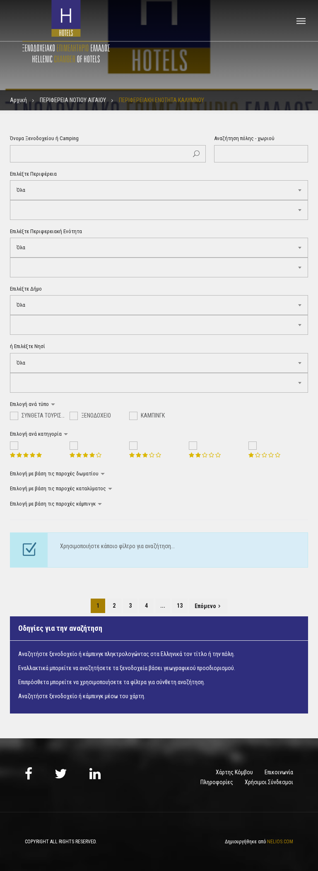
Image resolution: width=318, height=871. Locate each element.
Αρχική (18, 100)
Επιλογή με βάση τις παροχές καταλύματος (58, 488)
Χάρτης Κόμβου (234, 772)
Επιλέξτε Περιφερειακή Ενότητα (46, 231)
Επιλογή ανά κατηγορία (36, 434)
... (162, 605)
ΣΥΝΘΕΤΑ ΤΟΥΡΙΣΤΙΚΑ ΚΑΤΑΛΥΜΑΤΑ (45, 415)
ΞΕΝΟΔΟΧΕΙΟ (95, 415)
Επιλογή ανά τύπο (30, 404)
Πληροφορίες (216, 782)
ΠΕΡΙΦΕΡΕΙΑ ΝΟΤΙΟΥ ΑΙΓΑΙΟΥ (73, 100)
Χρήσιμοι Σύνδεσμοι (269, 782)
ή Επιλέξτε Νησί (27, 346)
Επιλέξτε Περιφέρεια (33, 174)
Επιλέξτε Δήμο (26, 289)
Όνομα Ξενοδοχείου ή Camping (44, 138)
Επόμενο (205, 606)
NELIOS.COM (280, 842)
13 (180, 605)
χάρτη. (137, 696)
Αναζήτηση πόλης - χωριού (244, 138)
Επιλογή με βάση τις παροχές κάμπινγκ (53, 504)
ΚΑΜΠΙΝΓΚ (152, 415)
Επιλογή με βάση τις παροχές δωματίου (55, 473)
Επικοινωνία (279, 772)
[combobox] (159, 190)
